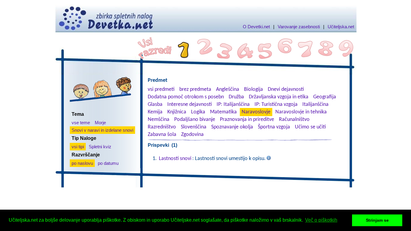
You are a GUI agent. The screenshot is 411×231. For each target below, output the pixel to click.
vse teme (81, 122)
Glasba (155, 104)
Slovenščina (193, 127)
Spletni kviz (100, 146)
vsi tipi (78, 146)
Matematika (223, 112)
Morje (100, 122)
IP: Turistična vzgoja (276, 104)
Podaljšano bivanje (194, 119)
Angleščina (227, 89)
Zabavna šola (162, 134)
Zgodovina (192, 134)
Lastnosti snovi (175, 159)
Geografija (324, 97)
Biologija (253, 89)
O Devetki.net (256, 26)
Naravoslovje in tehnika (301, 112)
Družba (236, 97)
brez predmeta (195, 89)
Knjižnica (176, 112)
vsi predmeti (161, 89)
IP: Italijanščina (233, 104)
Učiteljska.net (341, 26)
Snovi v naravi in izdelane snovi (102, 130)
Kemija (155, 112)
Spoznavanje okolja (232, 127)
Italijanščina (315, 104)
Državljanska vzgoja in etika (278, 97)
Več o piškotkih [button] (321, 220)
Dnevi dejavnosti (286, 89)
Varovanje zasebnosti (299, 26)
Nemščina (158, 119)
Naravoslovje (256, 112)
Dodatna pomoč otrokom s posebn (186, 97)
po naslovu (82, 163)
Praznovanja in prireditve (247, 119)
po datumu (108, 163)
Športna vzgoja (274, 127)
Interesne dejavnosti (189, 104)
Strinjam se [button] (377, 220)
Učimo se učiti (310, 127)
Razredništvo (162, 127)
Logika (198, 112)
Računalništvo (294, 119)
